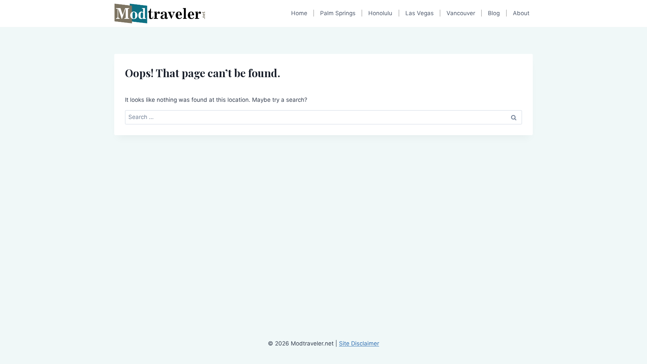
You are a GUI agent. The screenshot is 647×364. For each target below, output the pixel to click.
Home (299, 13)
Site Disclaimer (359, 343)
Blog (494, 13)
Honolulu (380, 13)
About (521, 13)
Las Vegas (419, 13)
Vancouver (460, 13)
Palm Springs (338, 13)
